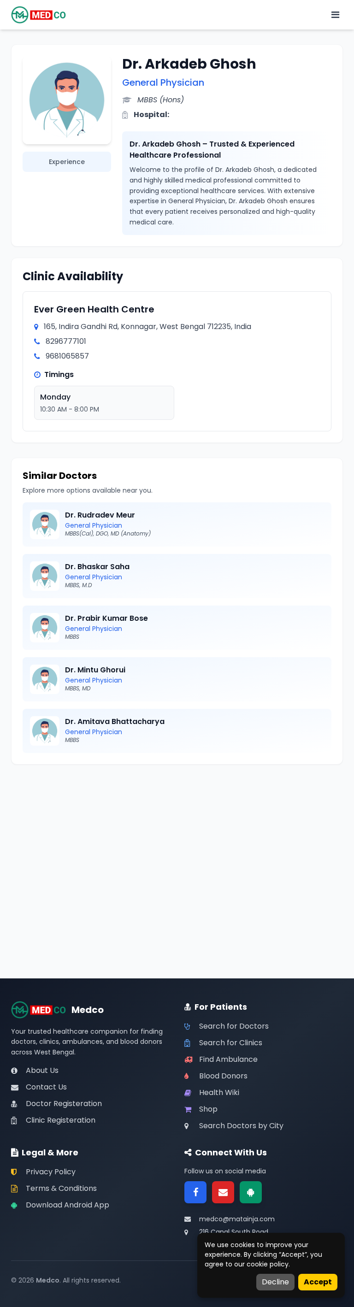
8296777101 (66, 341)
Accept (318, 1282)
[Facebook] (195, 1192)
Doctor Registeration (64, 1103)
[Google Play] (251, 1192)
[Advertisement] (177, 840)
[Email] (223, 1192)
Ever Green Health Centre (94, 309)
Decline (275, 1282)
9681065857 (67, 356)
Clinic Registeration (60, 1120)
